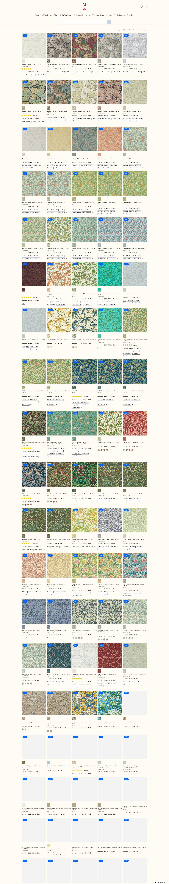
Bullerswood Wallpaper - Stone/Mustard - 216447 (57, 722)
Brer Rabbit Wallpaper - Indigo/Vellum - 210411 (84, 630)
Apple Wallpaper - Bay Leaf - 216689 (132, 111)
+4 (22, 77)
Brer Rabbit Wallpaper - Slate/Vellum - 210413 (134, 630)
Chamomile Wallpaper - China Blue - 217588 (58, 768)
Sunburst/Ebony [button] (76, 731)
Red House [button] (100, 547)
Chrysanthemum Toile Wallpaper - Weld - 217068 (57, 860)
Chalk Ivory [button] (133, 121)
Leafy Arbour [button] (114, 547)
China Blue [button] (57, 775)
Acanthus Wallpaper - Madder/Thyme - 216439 (84, 64)
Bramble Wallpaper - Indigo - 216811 (56, 630)
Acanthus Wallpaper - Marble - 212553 (133, 64)
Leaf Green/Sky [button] (51, 304)
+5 (118, 779)
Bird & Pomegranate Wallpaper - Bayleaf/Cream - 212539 (135, 340)
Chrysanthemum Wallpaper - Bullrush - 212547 (110, 860)
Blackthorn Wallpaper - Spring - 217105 (82, 539)
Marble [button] (38, 75)
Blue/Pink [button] (125, 165)
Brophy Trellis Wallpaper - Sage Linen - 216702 (135, 674)
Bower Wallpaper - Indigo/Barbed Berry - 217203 (133, 585)
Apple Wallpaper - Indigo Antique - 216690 (83, 158)
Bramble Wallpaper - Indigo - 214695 (31, 630)
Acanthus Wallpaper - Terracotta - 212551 (108, 111)
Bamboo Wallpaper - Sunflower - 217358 (57, 339)
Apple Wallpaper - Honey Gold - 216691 (57, 158)
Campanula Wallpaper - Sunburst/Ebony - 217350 (32, 768)
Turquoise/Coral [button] (135, 351)
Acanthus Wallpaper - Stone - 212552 (81, 111)
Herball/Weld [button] (87, 593)
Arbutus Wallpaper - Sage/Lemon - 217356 (58, 248)
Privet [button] (23, 75)
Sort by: (118, 30)
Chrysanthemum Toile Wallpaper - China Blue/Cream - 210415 (108, 768)
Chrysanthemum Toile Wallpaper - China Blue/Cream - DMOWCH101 (133, 768)
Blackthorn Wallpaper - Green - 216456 (133, 494)
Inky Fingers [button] (101, 549)
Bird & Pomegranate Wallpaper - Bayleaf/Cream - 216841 (59, 391)
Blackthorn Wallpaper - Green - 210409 (108, 494)
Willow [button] (103, 777)
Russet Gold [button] (62, 682)
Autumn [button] (91, 501)
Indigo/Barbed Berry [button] (77, 593)
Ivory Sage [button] (56, 682)
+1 (94, 501)
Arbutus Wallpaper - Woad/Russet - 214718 (109, 248)
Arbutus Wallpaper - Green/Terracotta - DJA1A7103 (107, 203)
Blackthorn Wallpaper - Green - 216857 (32, 539)
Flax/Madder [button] (50, 775)
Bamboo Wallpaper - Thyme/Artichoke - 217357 (84, 339)
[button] (130, 15)
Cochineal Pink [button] (110, 777)
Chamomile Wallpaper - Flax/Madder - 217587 (84, 768)
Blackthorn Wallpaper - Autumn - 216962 (83, 494)
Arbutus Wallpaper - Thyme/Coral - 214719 (83, 248)
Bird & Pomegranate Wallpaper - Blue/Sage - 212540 (83, 391)
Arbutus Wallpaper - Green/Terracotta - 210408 (84, 202)
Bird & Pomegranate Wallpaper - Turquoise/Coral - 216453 (80, 443)
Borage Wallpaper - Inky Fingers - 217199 (108, 539)
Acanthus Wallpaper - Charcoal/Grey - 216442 (59, 64)
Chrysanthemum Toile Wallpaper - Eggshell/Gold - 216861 (84, 814)
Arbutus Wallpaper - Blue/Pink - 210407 (133, 158)
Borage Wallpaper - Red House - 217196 (32, 584)
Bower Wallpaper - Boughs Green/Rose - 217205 (82, 585)
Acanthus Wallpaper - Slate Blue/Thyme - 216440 (57, 112)
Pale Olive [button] (100, 867)
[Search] (109, 22)
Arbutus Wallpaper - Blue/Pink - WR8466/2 (58, 202)
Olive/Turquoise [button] (59, 302)
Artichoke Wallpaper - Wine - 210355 (31, 293)
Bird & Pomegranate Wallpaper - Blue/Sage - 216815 (134, 391)
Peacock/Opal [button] (90, 731)
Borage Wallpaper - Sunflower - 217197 (57, 584)
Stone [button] (33, 75)
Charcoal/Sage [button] (126, 351)
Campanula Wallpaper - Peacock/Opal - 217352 (109, 722)
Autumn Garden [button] (76, 733)
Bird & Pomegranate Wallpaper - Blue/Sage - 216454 (109, 391)
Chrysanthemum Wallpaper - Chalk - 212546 (134, 860)
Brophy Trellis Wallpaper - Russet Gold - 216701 (108, 675)
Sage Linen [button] (50, 684)
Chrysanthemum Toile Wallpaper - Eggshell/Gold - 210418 (59, 814)
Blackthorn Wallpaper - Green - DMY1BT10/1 (59, 539)
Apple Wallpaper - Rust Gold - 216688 (107, 158)
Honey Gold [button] (126, 121)
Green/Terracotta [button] (127, 168)
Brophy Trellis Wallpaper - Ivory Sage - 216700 (84, 674)
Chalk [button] (42, 75)
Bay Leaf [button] (131, 119)
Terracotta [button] (28, 75)
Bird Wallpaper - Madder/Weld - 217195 (133, 442)
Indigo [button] (23, 638)
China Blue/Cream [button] (102, 779)
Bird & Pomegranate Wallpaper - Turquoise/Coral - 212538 (55, 443)
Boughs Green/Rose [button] (77, 596)
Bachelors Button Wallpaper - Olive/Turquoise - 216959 (110, 293)
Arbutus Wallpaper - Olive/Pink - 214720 (32, 248)
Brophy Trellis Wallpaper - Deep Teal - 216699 (59, 674)
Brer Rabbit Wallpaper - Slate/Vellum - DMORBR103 (31, 675)
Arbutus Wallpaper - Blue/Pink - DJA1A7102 (33, 202)
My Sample (161, 882)
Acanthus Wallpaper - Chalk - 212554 (31, 64)
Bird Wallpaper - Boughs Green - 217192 (108, 442)
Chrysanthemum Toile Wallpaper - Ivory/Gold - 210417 (135, 814)
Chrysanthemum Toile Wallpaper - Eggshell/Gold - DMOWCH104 (110, 814)
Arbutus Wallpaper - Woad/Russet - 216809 (134, 248)
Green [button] (74, 501)
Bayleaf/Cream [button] (135, 353)
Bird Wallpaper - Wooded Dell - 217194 (57, 494)
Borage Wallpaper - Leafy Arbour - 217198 (134, 539)
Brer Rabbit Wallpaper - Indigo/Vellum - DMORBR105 (108, 631)
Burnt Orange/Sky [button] (60, 304)
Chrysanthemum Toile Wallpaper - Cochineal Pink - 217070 (33, 814)
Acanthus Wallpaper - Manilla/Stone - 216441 (109, 64)
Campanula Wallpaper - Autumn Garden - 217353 (82, 722)
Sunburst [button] (84, 731)
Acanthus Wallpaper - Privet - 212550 (31, 111)
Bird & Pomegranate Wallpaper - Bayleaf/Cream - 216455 (33, 391)
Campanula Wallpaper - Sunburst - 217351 (134, 722)
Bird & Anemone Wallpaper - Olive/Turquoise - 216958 (109, 340)
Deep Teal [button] (49, 682)
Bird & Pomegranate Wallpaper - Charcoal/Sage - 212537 (34, 443)
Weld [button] (99, 777)
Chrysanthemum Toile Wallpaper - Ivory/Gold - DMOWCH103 (34, 860)
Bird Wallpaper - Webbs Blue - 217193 (31, 494)
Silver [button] (48, 302)
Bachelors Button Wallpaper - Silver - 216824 (33, 339)
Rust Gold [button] (125, 119)
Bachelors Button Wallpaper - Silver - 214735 (134, 293)
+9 (121, 867)
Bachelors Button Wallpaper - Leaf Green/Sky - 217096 (84, 293)
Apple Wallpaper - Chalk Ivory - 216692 (32, 158)
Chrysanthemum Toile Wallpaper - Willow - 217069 (83, 860)
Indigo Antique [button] (138, 119)
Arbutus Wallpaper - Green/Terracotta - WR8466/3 (133, 203)
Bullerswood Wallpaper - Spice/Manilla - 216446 (34, 722)
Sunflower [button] (106, 547)
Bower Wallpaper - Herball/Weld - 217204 (108, 584)
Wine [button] (23, 303)
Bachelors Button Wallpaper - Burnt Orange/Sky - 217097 (59, 293)
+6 (142, 168)
